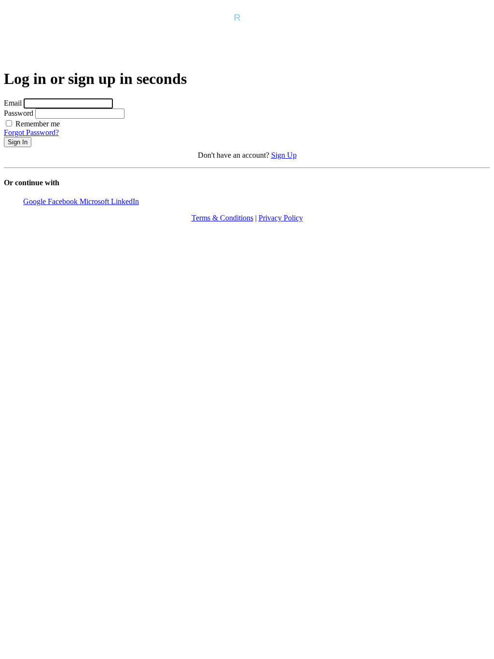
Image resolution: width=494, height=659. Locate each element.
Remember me (37, 124)
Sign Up (284, 155)
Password (18, 113)
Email (13, 103)
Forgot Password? (31, 132)
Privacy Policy (281, 218)
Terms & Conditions (222, 218)
